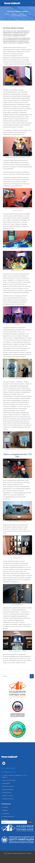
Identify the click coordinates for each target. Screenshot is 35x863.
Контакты (5, 819)
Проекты (4, 777)
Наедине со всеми (7, 795)
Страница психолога (8, 798)
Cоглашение (5, 813)
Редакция (5, 810)
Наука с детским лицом (8, 780)
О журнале (5, 807)
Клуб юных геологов (8, 786)
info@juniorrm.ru (9, 772)
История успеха (6, 792)
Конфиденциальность (8, 816)
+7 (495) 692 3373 (9, 768)
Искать (32, 676)
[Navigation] (1, 4)
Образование (6, 783)
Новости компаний (7, 789)
